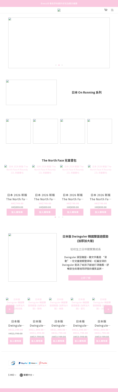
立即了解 (85, 278)
